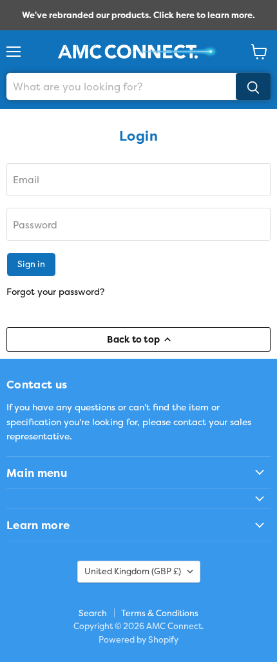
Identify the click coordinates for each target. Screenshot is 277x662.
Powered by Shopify (138, 639)
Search (93, 613)
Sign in (31, 264)
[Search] (253, 86)
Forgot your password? (55, 291)
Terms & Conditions (159, 613)
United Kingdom (132, 571)
